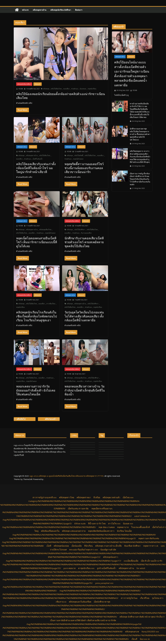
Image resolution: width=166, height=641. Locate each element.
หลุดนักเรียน (92, 89)
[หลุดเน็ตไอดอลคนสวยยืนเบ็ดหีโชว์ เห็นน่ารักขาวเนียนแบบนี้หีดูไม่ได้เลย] (37, 204)
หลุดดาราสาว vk (150, 545)
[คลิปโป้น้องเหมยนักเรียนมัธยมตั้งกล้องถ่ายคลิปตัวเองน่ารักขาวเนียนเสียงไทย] (61, 53)
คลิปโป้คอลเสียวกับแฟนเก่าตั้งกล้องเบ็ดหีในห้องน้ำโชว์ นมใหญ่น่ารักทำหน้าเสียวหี (36, 168)
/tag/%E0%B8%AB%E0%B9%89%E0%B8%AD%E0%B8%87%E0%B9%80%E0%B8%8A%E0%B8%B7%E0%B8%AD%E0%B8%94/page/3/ (72, 538)
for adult (141, 568)
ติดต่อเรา (78, 10)
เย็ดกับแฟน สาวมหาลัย (78, 508)
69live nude (80, 523)
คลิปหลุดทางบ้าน (39, 10)
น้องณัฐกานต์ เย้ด (108, 549)
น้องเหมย (83, 89)
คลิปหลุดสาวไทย (66, 497)
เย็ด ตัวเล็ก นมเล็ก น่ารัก (151, 560)
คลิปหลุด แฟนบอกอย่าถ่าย (74, 531)
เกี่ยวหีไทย (144, 598)
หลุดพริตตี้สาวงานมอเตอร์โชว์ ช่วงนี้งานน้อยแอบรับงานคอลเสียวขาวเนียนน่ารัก (84, 168)
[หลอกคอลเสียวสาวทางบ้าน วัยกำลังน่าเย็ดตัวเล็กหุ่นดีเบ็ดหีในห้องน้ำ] (85, 352)
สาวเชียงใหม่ (50, 304)
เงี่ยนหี (134, 639)
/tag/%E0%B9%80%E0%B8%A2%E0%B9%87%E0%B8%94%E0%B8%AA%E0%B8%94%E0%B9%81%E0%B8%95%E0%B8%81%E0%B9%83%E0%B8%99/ (84, 534)
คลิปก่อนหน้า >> (52, 419)
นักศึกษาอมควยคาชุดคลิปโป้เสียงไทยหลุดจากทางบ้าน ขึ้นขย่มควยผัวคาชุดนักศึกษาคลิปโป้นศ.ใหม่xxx (140, 134)
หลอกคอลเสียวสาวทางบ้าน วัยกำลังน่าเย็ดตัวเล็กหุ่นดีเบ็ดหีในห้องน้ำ (85, 390)
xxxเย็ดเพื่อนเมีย (131, 560)
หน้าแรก (25, 10)
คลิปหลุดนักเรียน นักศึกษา (60, 10)
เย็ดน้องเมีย (76, 545)
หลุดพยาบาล (123, 527)
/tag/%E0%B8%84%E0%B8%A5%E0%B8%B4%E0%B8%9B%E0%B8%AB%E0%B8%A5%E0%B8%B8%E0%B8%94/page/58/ (84, 624)
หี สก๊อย (96, 497)
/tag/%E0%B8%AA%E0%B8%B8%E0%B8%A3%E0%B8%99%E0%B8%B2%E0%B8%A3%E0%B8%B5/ (49, 527)
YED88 (20, 89)
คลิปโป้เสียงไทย (56, 89)
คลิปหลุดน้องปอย (61, 545)
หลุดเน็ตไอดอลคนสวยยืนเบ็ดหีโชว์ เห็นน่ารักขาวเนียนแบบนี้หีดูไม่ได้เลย (36, 242)
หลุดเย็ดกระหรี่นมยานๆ (102, 508)
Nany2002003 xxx (150, 631)
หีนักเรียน (88, 545)
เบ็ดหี (48, 545)
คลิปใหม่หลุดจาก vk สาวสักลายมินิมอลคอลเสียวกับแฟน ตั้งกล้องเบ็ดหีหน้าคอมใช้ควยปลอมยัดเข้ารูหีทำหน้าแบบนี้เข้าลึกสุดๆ (140, 156)
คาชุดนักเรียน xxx (86, 568)
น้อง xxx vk (145, 639)
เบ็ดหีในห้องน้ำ (38, 159)
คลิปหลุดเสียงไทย (45, 229)
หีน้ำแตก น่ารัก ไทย (97, 523)
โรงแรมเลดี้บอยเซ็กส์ (140, 527)
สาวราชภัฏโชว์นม (129, 598)
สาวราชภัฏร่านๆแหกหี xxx (45, 497)
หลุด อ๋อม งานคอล (107, 527)
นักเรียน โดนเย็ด (124, 531)
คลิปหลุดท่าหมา (84, 497)
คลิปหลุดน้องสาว (110, 557)
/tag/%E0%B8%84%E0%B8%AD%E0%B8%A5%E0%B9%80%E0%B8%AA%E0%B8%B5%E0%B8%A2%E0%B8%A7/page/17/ (63, 560)
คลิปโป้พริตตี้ (78, 155)
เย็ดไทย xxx (128, 497)
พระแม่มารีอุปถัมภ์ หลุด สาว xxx (83, 549)
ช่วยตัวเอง (74, 89)
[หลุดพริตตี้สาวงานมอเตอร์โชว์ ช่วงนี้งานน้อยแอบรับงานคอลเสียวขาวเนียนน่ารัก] (85, 130)
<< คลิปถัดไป (20, 419)
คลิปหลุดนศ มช (132, 631)
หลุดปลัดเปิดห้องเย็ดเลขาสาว (101, 531)
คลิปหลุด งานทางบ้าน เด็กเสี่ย (108, 545)
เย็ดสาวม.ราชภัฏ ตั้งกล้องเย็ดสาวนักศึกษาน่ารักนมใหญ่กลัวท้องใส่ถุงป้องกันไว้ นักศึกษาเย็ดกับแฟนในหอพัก (140, 179)
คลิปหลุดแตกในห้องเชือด (80, 601)
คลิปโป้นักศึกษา (79, 229)
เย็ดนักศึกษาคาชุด (102, 601)
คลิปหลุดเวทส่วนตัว (111, 497)
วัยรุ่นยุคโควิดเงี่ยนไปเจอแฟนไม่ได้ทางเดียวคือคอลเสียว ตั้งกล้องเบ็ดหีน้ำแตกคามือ (84, 316)
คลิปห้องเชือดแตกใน (50, 531)
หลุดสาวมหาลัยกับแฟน (148, 538)
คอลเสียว (66, 89)
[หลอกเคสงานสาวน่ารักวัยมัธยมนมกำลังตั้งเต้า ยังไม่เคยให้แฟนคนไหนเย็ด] (37, 352)
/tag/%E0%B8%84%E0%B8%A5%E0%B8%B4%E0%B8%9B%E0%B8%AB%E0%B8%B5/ (100, 590)
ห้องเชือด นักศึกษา (132, 545)
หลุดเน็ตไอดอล (78, 159)
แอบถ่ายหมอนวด (142, 516)
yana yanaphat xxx (104, 583)
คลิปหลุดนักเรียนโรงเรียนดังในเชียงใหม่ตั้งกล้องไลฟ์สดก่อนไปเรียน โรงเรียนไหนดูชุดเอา (36, 316)
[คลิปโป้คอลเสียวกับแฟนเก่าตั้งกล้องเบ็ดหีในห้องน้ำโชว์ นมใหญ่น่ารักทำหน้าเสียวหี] (37, 130)
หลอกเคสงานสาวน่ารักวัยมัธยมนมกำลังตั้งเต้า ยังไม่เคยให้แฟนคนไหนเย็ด (35, 390)
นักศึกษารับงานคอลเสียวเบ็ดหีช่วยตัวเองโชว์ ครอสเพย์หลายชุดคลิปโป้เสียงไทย (84, 242)
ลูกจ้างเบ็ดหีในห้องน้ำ (106, 568)
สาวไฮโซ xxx (114, 523)
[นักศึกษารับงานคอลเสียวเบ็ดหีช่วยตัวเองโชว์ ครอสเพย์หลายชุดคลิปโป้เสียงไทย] (85, 204)
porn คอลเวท (69, 568)
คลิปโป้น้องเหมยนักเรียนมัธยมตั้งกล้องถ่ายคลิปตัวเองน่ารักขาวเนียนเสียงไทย (60, 96)
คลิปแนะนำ (38, 84)
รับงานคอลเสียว (86, 233)
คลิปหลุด (46, 89)
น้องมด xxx (128, 523)
